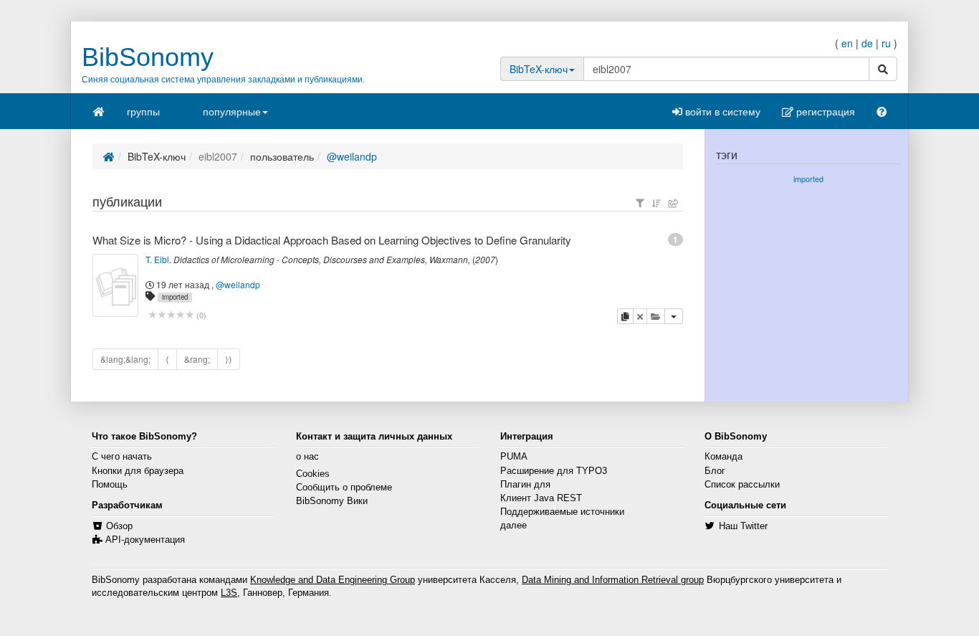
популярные (232, 111)
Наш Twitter (743, 526)
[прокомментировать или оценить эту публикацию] (171, 315)
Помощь (110, 485)
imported (175, 297)
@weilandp (352, 156)
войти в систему (721, 111)
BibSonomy (148, 57)
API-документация (145, 540)
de (867, 43)
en (847, 43)
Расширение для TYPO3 (553, 471)
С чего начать (122, 457)
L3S (229, 593)
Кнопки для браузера (137, 471)
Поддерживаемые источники (562, 512)
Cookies (313, 474)
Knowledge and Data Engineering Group (332, 580)
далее (513, 526)
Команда (723, 457)
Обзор (119, 526)
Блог (715, 471)
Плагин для (525, 485)
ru (886, 43)
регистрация (824, 111)
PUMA (513, 457)
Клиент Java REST (541, 498)
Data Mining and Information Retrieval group (613, 580)
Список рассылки (742, 485)
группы (143, 111)
